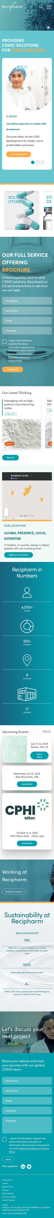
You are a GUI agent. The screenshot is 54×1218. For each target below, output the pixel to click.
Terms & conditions (9, 1197)
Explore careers (14, 891)
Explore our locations (18, 554)
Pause (48, 27)
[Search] (41, 7)
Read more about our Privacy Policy (19, 359)
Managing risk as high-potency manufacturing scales (19, 404)
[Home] (12, 9)
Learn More (39, 755)
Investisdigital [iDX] (19, 1213)
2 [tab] (37, 162)
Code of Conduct (8, 1200)
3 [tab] (42, 162)
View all (10, 457)
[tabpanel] (27, 109)
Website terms (7, 1187)
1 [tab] (32, 162)
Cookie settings (8, 1193)
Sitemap (5, 1190)
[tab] (32, 162)
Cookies (5, 1183)
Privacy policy (7, 1180)
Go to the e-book (18, 154)
